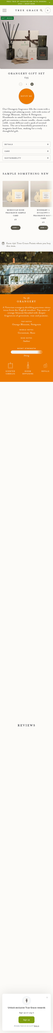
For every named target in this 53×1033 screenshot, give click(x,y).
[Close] (50, 2)
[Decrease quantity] (21, 84)
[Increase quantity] (32, 84)
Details (9, 144)
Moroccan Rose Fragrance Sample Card (16, 213)
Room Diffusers (28, 372)
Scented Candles (10, 372)
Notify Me (26, 96)
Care (7, 151)
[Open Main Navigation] (5, 10)
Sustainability (13, 158)
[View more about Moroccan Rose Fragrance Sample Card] (16, 194)
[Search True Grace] (41, 10)
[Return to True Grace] (26, 10)
